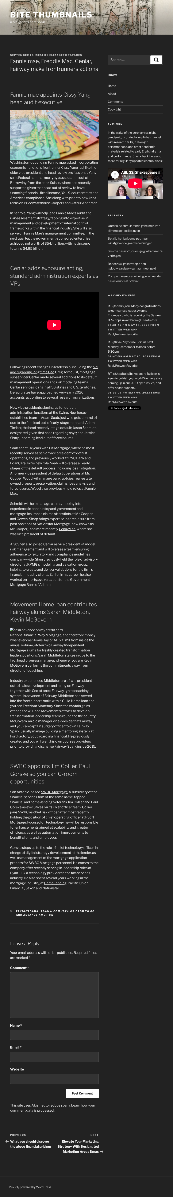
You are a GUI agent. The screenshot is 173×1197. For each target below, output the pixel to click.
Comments (115, 101)
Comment (19, 968)
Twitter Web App (123, 329)
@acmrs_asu (121, 306)
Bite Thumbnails (51, 14)
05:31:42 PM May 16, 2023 (129, 325)
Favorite (132, 334)
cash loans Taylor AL (42, 640)
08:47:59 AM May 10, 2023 (129, 356)
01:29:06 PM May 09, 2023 (129, 392)
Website (17, 1069)
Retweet (121, 334)
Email (16, 1047)
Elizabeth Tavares (65, 55)
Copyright (114, 109)
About (112, 93)
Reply (111, 334)
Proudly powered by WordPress (30, 1187)
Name (16, 1025)
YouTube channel (149, 137)
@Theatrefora (147, 320)
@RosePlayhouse (124, 342)
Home (112, 86)
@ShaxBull (119, 373)
